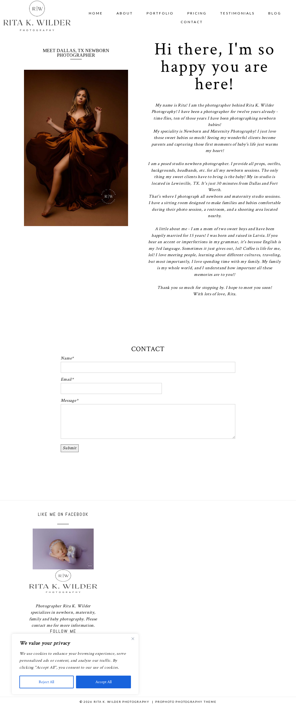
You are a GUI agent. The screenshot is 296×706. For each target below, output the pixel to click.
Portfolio (160, 13)
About (124, 13)
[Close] (132, 638)
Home (96, 13)
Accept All (103, 682)
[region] (75, 664)
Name (66, 358)
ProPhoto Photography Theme (185, 701)
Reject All (46, 682)
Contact (192, 22)
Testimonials (237, 13)
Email (66, 379)
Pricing (197, 13)
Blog (274, 13)
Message (68, 400)
